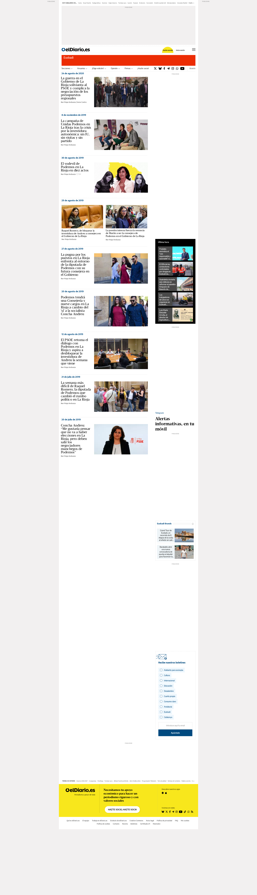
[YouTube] (182, 68)
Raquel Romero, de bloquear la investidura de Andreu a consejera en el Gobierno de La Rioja (81, 233)
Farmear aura (122, 3)
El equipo (85, 821)
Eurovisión (150, 3)
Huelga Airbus (96, 3)
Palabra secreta (186, 781)
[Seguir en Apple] (166, 793)
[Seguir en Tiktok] (185, 811)
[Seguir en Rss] (192, 811)
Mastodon (156, 824)
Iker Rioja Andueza (68, 102)
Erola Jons (142, 3)
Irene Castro (81, 102)
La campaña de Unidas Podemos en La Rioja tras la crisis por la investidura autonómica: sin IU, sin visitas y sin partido (76, 131)
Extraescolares (171, 3)
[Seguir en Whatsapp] (189, 811)
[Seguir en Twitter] (166, 811)
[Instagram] (172, 68)
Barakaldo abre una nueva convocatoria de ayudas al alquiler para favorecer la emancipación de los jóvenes (166, 552)
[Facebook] (164, 68)
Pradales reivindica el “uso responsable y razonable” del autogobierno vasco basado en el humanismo (165, 254)
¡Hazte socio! (143, 68)
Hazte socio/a (168, 50)
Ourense (104, 3)
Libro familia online (135, 781)
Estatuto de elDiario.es (118, 821)
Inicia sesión (180, 50)
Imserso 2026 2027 (82, 781)
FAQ (176, 821)
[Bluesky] (160, 68)
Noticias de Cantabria (174, 781)
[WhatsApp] (177, 68)
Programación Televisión (149, 781)
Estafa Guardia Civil (160, 3)
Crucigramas (92, 781)
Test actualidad (162, 781)
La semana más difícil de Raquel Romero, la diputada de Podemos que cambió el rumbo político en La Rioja (76, 391)
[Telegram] (168, 68)
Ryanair (135, 3)
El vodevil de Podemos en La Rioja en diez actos (75, 166)
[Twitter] (155, 68)
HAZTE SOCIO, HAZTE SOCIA (122, 809)
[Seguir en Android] (163, 793)
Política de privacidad (164, 821)
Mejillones (191, 3)
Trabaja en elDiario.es (99, 821)
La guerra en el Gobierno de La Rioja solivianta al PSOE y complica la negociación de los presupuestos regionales (75, 88)
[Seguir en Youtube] (180, 811)
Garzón (130, 3)
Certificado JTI (145, 824)
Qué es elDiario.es (73, 821)
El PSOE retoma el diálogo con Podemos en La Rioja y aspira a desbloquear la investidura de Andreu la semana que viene (74, 351)
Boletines (134, 824)
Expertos (194, 781)
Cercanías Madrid (182, 3)
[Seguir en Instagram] (176, 811)
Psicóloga (100, 781)
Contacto (116, 824)
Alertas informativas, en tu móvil (174, 424)
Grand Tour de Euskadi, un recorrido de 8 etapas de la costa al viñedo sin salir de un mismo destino (166, 535)
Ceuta (80, 3)
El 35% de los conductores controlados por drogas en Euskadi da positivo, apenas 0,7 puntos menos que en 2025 (165, 269)
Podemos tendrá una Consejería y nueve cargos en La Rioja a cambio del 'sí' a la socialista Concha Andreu (75, 305)
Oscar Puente (87, 3)
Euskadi (68, 57)
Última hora (163, 242)
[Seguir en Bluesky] (163, 811)
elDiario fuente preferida (121, 781)
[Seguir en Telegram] (173, 811)
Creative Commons (136, 821)
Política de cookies (103, 824)
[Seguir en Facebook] (170, 811)
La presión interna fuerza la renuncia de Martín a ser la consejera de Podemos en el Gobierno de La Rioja (125, 233)
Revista (125, 824)
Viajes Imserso (112, 3)
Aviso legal (150, 821)
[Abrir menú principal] (193, 49)
